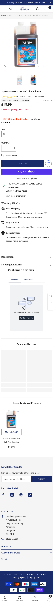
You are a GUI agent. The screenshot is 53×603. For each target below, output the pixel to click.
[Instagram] (12, 494)
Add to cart (22, 163)
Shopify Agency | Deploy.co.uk (26, 577)
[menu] (3, 8)
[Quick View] (19, 411)
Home (3, 15)
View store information (16, 196)
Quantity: (5, 142)
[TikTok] (29, 494)
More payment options (26, 178)
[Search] (10, 9)
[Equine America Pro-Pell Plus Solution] (11, 419)
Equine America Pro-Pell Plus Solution (11, 440)
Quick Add (11, 431)
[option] (26, 2)
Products (12, 15)
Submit (41, 479)
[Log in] (37, 9)
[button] (44, 66)
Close (51, 3)
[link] (13, 385)
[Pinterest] (21, 494)
